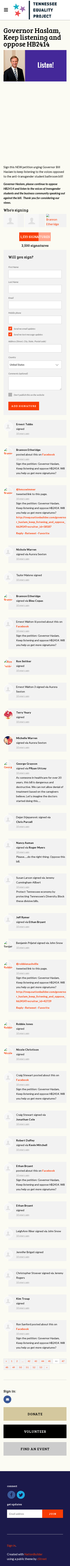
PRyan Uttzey (37, 768)
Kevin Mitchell (38, 1145)
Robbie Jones (24, 1024)
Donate (35, 1414)
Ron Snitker (23, 661)
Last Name (13, 281)
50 (20, 1367)
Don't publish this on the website (29, 394)
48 (6, 1367)
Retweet (30, 533)
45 (49, 1361)
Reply (19, 533)
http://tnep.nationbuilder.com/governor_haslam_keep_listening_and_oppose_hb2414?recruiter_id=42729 (41, 996)
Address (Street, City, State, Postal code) (27, 341)
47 (63, 1361)
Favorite (43, 533)
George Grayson (26, 763)
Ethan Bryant (37, 922)
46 (56, 1361)
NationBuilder (33, 1554)
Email (11, 297)
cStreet (42, 1559)
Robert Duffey (25, 1140)
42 (29, 1361)
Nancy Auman (25, 842)
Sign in (11, 1545)
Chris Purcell (24, 821)
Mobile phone (14, 312)
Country (12, 357)
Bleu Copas (36, 600)
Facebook (48, 454)
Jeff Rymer (23, 917)
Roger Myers (37, 847)
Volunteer (35, 1431)
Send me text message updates (28, 334)
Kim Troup (23, 1298)
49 (13, 1367)
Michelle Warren (26, 738)
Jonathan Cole (25, 1119)
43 (35, 1361)
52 (34, 1367)
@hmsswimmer (26, 489)
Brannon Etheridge (28, 449)
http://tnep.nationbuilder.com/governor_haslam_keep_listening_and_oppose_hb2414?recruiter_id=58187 (41, 522)
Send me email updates (24, 328)
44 (42, 1361)
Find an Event (35, 1449)
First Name (13, 267)
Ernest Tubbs (24, 424)
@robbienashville (27, 963)
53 (40, 1367)
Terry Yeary (23, 712)
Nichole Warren (26, 549)
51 (27, 1367)
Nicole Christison (27, 1049)
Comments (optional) (18, 373)
